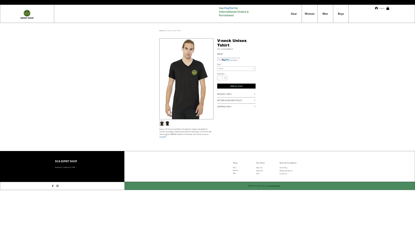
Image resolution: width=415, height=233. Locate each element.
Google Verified (274, 186)
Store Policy (283, 168)
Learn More (233, 60)
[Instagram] (57, 185)
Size (219, 64)
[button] (387, 8)
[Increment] (225, 78)
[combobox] (236, 68)
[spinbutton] (222, 78)
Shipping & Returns (286, 171)
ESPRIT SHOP (27, 18)
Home (161, 31)
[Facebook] (52, 185)
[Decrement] (219, 78)
